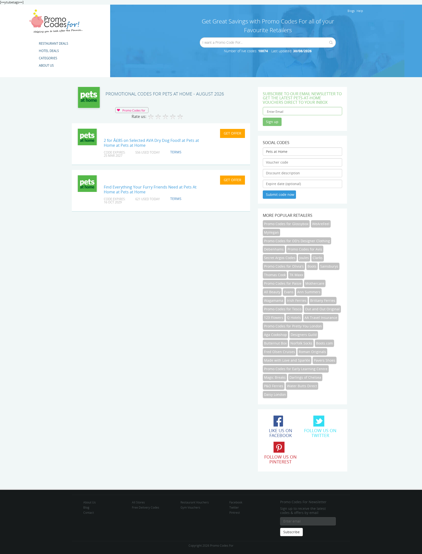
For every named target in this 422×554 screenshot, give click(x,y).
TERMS (175, 152)
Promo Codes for (133, 110)
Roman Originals (312, 351)
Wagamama (273, 300)
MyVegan (271, 232)
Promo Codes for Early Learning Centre (295, 368)
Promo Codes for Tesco (282, 309)
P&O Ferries (273, 386)
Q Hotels (294, 317)
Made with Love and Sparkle (287, 360)
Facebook (235, 502)
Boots (311, 266)
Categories (48, 58)
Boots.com (324, 343)
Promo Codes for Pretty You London (293, 326)
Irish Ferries (296, 300)
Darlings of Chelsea (305, 377)
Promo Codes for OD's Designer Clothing (297, 241)
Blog (86, 507)
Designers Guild (304, 334)
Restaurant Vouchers (194, 502)
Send (331, 42)
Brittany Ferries (322, 300)
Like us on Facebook (280, 433)
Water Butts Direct (302, 386)
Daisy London (275, 394)
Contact (88, 512)
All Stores (138, 502)
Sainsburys (329, 266)
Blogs (351, 11)
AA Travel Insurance (321, 317)
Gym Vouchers (190, 507)
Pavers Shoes (324, 360)
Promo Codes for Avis (304, 249)
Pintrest (234, 512)
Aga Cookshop (275, 334)
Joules (304, 257)
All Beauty (272, 292)
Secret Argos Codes (279, 257)
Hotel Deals (49, 51)
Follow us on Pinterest (280, 459)
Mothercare (314, 283)
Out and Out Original (322, 309)
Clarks (318, 257)
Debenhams (274, 249)
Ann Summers (308, 292)
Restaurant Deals (53, 43)
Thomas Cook (275, 274)
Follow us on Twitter (320, 433)
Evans (289, 292)
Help (360, 11)
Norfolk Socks (301, 343)
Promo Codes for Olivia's (284, 266)
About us (46, 65)
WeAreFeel (320, 223)
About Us (89, 502)
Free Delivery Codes (145, 507)
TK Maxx (296, 274)
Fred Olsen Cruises (279, 351)
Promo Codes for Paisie (283, 283)
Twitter (234, 507)
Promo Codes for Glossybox (286, 223)
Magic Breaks (275, 377)
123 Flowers (273, 317)
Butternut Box (275, 343)
